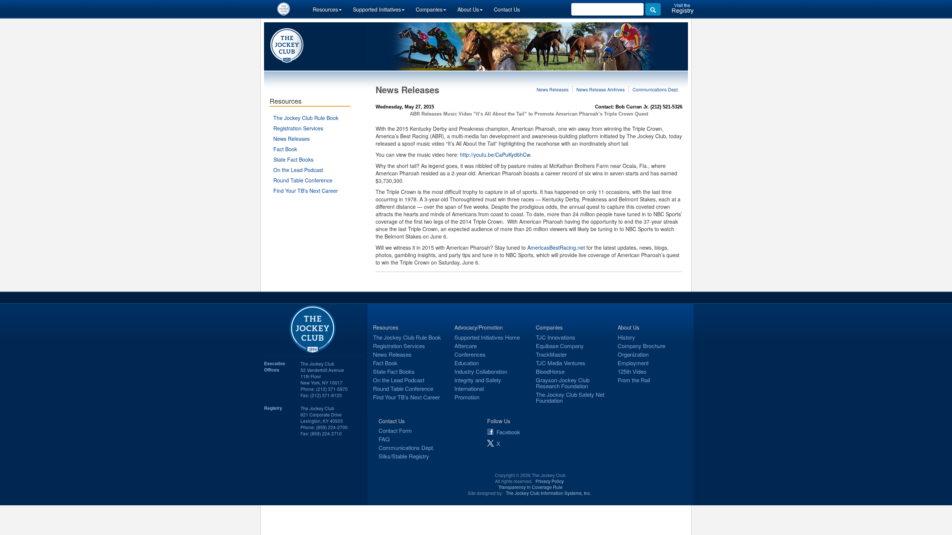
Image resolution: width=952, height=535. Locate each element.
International (469, 388)
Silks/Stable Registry (404, 456)
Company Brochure (641, 346)
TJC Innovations (555, 337)
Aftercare (465, 346)
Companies (429, 9)
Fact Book (285, 149)
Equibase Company (560, 346)
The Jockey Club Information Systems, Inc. (548, 493)
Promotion (466, 397)
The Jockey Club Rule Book (305, 117)
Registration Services (298, 128)
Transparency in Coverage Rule (530, 487)
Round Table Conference (302, 180)
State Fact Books (293, 159)
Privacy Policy (550, 481)
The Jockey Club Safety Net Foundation (570, 397)
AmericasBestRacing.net (556, 247)
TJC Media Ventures (560, 363)
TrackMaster (551, 354)
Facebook (508, 432)
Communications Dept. (656, 89)
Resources (325, 9)
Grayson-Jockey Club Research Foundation (562, 383)
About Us (468, 9)
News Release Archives (600, 89)
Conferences (470, 354)
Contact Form (395, 430)
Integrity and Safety (477, 380)
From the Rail (634, 380)
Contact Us (507, 9)
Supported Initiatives (377, 9)
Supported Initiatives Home (487, 337)
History (626, 337)
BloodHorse (550, 371)
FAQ (384, 439)
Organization (633, 354)
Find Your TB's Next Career (305, 190)
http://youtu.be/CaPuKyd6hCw (495, 154)
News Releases (291, 138)
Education (466, 363)
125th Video (632, 371)
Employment (633, 363)
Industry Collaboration (480, 371)
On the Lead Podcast (298, 170)
